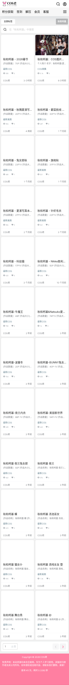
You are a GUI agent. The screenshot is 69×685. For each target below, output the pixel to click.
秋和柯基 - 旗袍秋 (48, 160)
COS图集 (42, 69)
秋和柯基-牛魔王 (13, 311)
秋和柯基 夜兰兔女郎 (15, 463)
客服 (46, 11)
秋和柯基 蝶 (10, 514)
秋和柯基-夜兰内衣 (14, 413)
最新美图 (7, 119)
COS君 (43, 657)
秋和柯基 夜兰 (46, 463)
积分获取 (7, 11)
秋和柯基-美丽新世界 (50, 413)
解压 (28, 11)
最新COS (7, 69)
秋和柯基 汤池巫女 (48, 514)
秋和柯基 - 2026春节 (15, 59)
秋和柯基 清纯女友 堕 (50, 564)
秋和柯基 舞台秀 (12, 615)
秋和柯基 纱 (44, 615)
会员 (37, 11)
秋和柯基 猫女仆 (12, 564)
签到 (19, 11)
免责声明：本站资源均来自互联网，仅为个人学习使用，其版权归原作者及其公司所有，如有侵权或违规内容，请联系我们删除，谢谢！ (34, 664)
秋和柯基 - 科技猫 (13, 261)
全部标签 (8, 21)
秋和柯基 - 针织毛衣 (49, 210)
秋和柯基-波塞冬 (13, 362)
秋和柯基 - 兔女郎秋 (15, 160)
